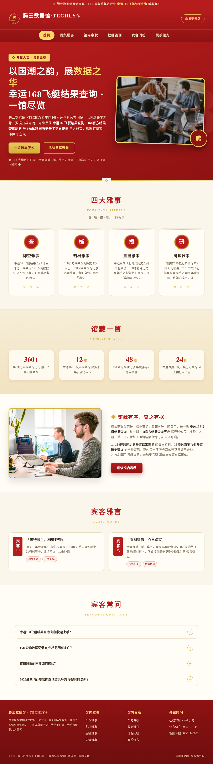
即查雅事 (91, 720)
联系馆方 (163, 35)
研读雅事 (91, 740)
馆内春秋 (91, 35)
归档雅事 (91, 726)
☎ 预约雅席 (193, 18)
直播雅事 (91, 733)
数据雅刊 (115, 35)
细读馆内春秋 (127, 468)
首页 (46, 35)
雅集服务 (67, 35)
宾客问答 (139, 35)
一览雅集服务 (24, 148)
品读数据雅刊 (59, 148)
